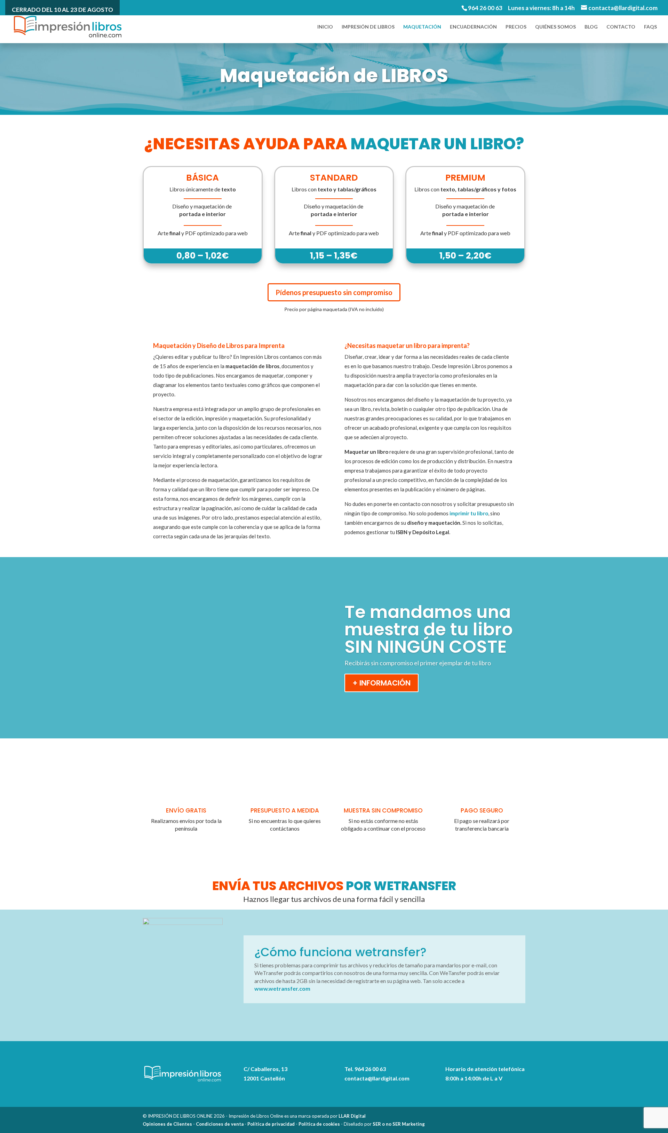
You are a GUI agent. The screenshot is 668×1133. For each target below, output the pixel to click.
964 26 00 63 (485, 7)
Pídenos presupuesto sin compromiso (334, 292)
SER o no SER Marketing (399, 1124)
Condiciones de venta (220, 1124)
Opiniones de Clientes (167, 1124)
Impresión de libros (368, 27)
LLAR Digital (352, 1116)
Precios (516, 27)
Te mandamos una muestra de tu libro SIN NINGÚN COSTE (428, 629)
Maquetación (422, 27)
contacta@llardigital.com (376, 1078)
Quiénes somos (555, 27)
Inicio (325, 27)
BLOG (591, 27)
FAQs (650, 27)
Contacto (620, 27)
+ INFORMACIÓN (381, 683)
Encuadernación (473, 27)
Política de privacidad (271, 1124)
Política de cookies (319, 1124)
